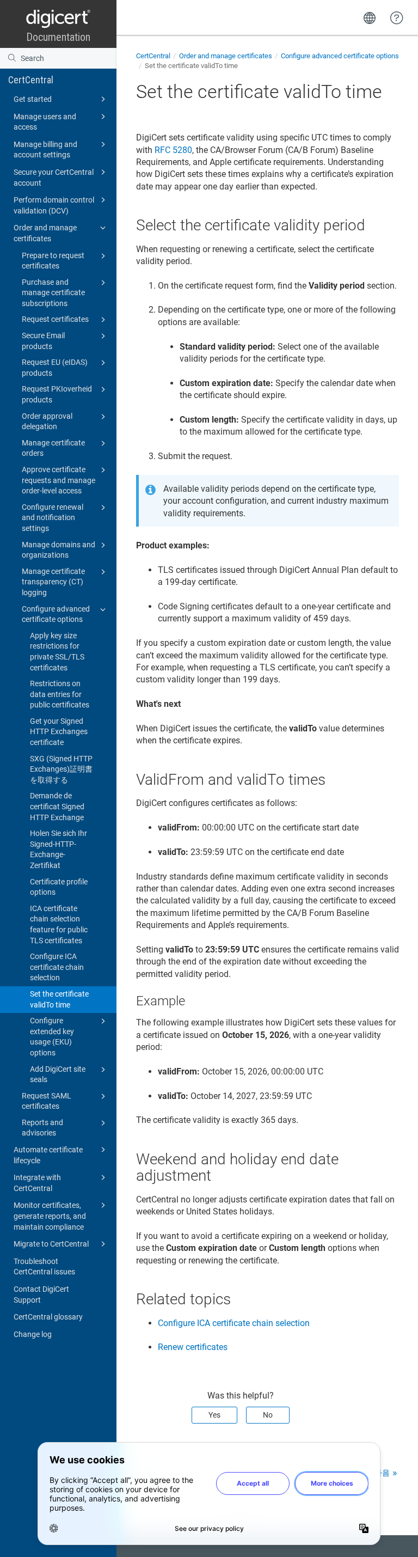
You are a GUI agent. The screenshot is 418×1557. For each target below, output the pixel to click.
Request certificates (55, 319)
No (268, 1415)
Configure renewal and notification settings (52, 518)
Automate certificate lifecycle (48, 1155)
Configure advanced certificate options (56, 614)
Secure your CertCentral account (54, 177)
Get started (33, 99)
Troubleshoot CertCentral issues (44, 1267)
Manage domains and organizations (58, 550)
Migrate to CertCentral (51, 1244)
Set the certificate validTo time (59, 999)
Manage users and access (45, 122)
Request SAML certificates (46, 1101)
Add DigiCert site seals (57, 1074)
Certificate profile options (59, 887)
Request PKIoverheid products (57, 394)
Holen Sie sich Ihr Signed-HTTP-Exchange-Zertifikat (58, 849)
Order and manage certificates (45, 233)
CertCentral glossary (48, 1316)
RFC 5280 (173, 150)
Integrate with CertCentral (37, 1183)
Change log (33, 1334)
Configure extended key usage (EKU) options (52, 1036)
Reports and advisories (42, 1128)
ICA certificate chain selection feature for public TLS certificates (59, 924)
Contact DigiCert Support (41, 1294)
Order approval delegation (47, 421)
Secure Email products (43, 341)
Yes (214, 1415)
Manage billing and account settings (45, 150)
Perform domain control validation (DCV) (54, 205)
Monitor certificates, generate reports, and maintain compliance (50, 1216)
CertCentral (30, 80)
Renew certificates (193, 1347)
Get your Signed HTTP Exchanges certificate (59, 732)
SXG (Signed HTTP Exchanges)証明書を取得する (61, 769)
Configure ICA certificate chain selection (57, 967)
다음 (382, 1472)
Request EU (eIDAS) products (55, 367)
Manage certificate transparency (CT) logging (53, 582)
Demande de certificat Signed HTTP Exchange (57, 806)
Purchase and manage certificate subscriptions (53, 293)
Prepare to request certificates (53, 261)
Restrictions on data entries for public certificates (59, 694)
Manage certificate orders (53, 448)
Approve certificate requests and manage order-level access (58, 480)
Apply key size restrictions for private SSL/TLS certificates (57, 651)
